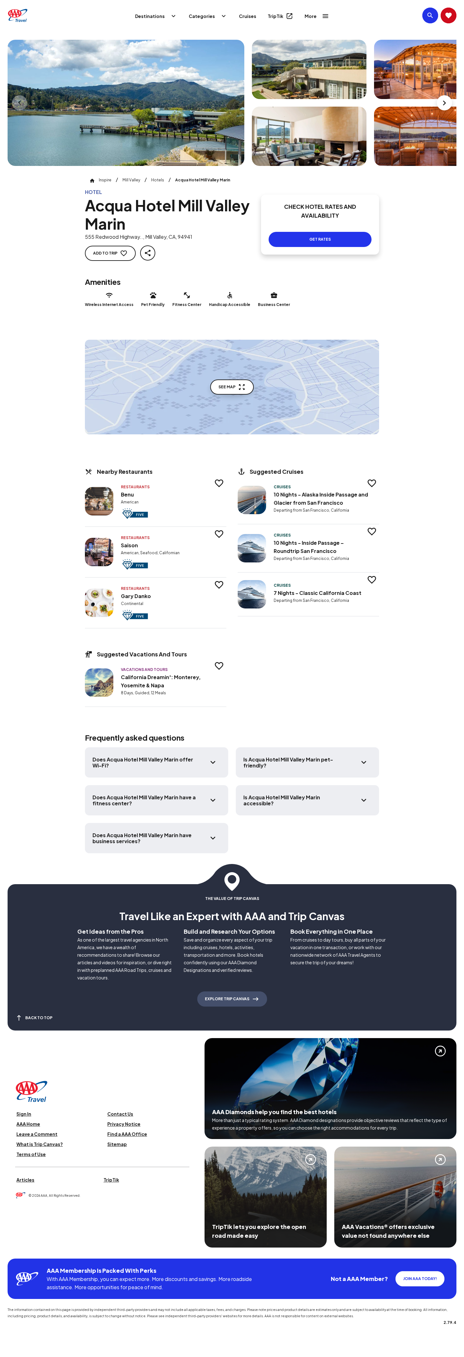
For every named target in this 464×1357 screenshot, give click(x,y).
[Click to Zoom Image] (126, 103)
